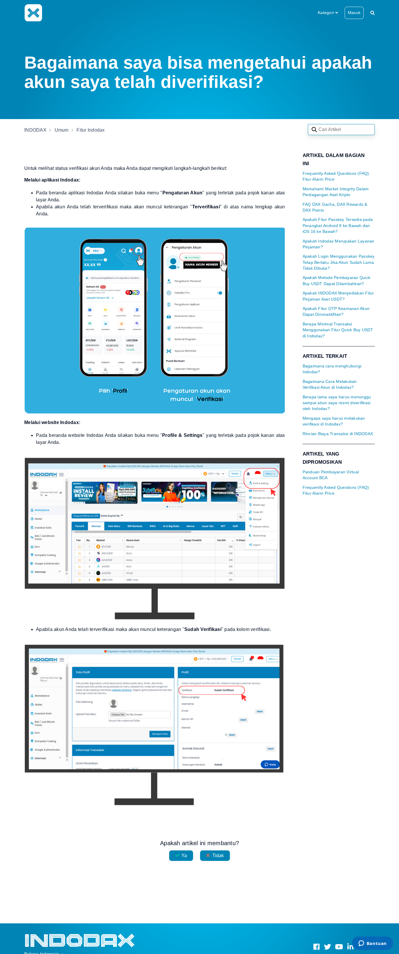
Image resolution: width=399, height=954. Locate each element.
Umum (62, 130)
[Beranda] (33, 12)
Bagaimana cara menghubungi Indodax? (332, 369)
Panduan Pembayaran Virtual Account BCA (331, 475)
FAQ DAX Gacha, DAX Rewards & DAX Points (335, 207)
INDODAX (35, 130)
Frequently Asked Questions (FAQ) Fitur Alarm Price (336, 176)
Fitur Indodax (91, 130)
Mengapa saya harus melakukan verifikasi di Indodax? (334, 421)
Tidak (218, 855)
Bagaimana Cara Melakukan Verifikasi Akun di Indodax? (330, 384)
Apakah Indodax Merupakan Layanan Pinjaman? (338, 244)
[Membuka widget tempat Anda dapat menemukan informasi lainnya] (372, 943)
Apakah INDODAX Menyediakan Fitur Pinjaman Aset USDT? (338, 296)
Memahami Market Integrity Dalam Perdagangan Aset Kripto (336, 192)
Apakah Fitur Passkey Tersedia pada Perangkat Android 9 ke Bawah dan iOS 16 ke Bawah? (338, 225)
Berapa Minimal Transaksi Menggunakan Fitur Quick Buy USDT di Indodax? (338, 330)
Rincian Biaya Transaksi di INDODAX (338, 434)
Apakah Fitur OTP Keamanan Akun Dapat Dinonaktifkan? (336, 311)
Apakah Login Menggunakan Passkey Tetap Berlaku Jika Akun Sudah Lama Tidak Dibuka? (339, 262)
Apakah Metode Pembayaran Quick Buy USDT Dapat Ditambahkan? (337, 280)
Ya (184, 855)
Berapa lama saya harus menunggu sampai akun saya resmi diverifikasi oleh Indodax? (337, 403)
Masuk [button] (354, 12)
